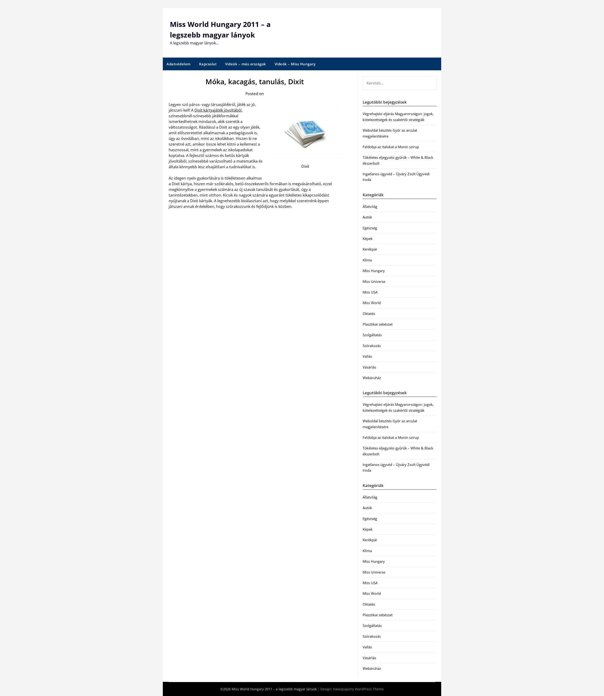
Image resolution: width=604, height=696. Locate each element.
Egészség (370, 228)
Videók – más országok (245, 64)
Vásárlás (369, 367)
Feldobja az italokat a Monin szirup (391, 146)
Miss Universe (374, 281)
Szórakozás (372, 345)
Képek (368, 238)
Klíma (367, 260)
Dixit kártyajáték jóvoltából (218, 110)
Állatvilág (370, 206)
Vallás (367, 356)
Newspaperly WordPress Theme (358, 689)
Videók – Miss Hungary (295, 64)
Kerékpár (370, 249)
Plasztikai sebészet (378, 324)
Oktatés (369, 313)
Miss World (372, 302)
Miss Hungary (374, 270)
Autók (367, 217)
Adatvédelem (179, 64)
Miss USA (370, 292)
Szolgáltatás (372, 334)
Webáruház (372, 377)
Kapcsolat (208, 64)
